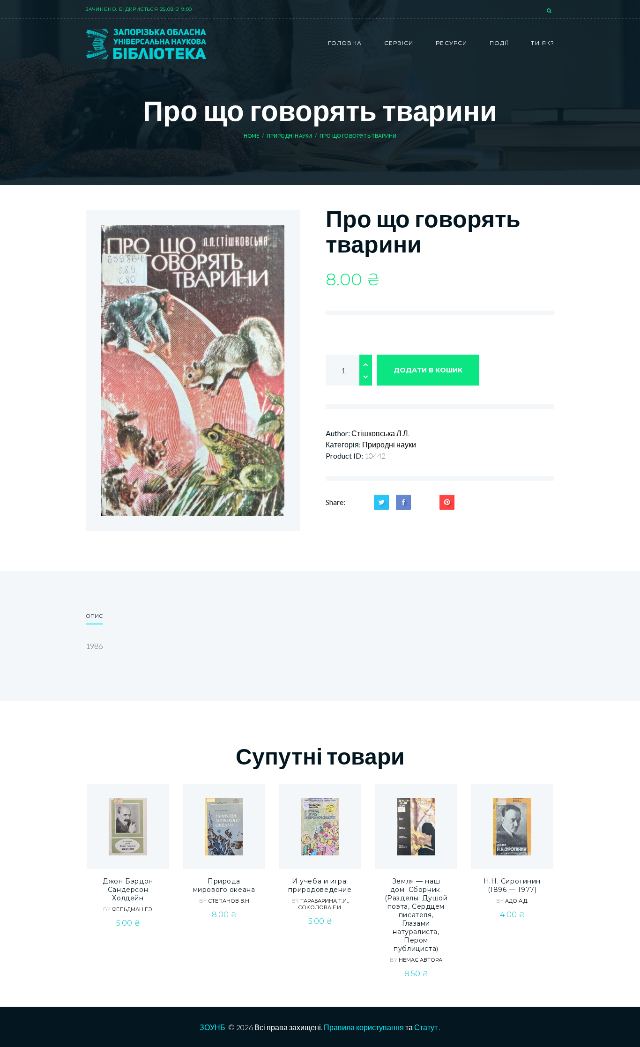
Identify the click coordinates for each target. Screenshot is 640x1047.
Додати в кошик (428, 370)
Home (252, 136)
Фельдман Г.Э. (132, 909)
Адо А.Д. (516, 901)
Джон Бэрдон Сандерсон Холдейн (128, 889)
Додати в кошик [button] (128, 850)
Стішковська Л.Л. (380, 433)
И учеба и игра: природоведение (319, 885)
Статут (426, 1027)
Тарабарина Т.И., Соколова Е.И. (323, 904)
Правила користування (364, 1027)
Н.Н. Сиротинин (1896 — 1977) (512, 885)
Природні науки (290, 136)
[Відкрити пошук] (550, 11)
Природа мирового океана (224, 885)
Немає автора (420, 960)
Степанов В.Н (228, 901)
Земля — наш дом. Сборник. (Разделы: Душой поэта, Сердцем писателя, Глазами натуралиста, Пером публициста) (416, 915)
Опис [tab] (94, 616)
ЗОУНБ (212, 1027)
